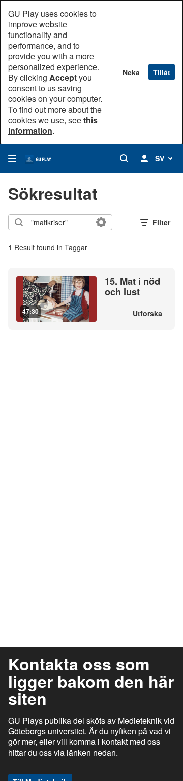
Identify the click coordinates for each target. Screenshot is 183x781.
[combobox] (59, 222)
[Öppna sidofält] (12, 158)
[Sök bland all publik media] (124, 158)
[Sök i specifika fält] (101, 222)
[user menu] (144, 158)
